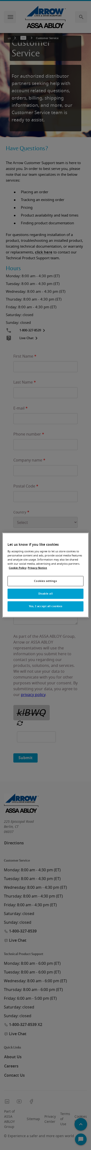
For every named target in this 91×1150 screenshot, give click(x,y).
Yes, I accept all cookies (45, 606)
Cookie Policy (17, 568)
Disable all (45, 594)
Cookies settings (45, 581)
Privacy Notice (37, 568)
